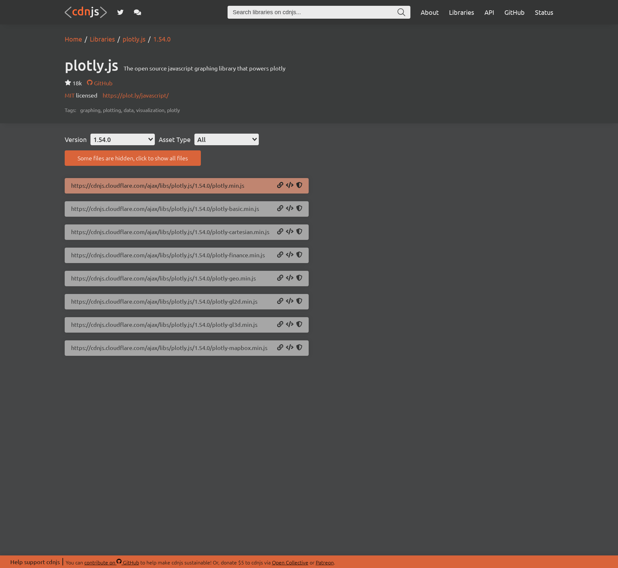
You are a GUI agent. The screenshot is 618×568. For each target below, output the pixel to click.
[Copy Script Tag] (290, 185)
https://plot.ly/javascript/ (136, 95)
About (430, 12)
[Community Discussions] (137, 12)
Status (544, 12)
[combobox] (122, 139)
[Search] (401, 12)
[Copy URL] (280, 185)
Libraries (461, 12)
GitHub (514, 12)
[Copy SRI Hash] (299, 185)
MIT (70, 95)
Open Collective (290, 562)
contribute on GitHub (111, 562)
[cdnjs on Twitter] (120, 12)
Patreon (325, 562)
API (489, 12)
